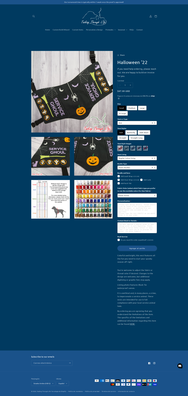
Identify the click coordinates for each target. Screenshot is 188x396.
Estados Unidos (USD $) (42, 383)
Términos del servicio (109, 391)
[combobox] (137, 123)
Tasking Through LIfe (44, 391)
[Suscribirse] (69, 363)
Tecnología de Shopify (58, 391)
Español (61, 383)
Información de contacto (126, 391)
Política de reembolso (75, 391)
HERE (132, 324)
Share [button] (122, 55)
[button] (33, 16)
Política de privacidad (92, 391)
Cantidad (120, 81)
